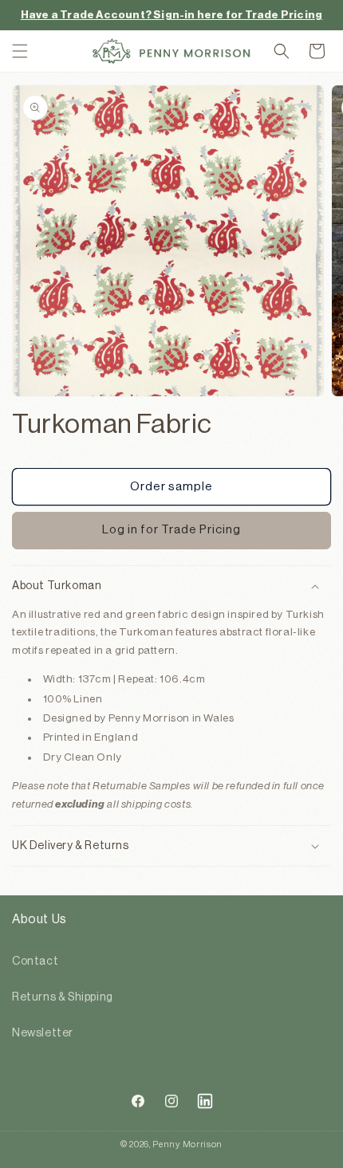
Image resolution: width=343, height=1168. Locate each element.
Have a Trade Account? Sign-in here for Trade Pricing (171, 15)
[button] (19, 51)
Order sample (171, 487)
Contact (35, 961)
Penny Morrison (187, 1144)
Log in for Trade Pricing (171, 530)
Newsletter (42, 1033)
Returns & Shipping (62, 997)
